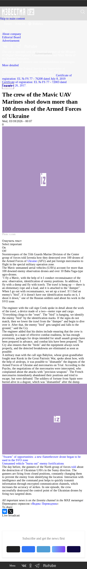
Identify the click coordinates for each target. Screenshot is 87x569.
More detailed (10, 65)
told (73, 466)
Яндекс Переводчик (44, 503)
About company (11, 34)
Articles (20, 23)
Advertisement (10, 40)
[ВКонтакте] (4, 511)
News (8, 23)
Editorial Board (11, 37)
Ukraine (32, 261)
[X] (10, 511)
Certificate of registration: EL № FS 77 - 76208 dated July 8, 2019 (37, 77)
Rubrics (38, 23)
